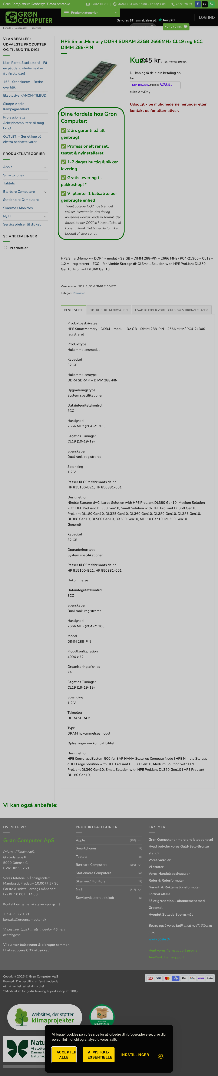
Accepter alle (66, 1055)
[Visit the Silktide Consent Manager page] (161, 1056)
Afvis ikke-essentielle (99, 1055)
